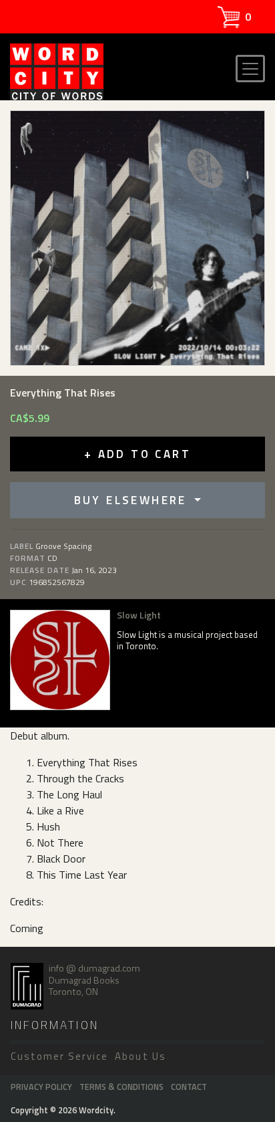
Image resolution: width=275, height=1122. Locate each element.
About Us (140, 1056)
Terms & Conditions (121, 1086)
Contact (189, 1086)
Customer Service (59, 1056)
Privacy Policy (41, 1086)
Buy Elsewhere (133, 500)
